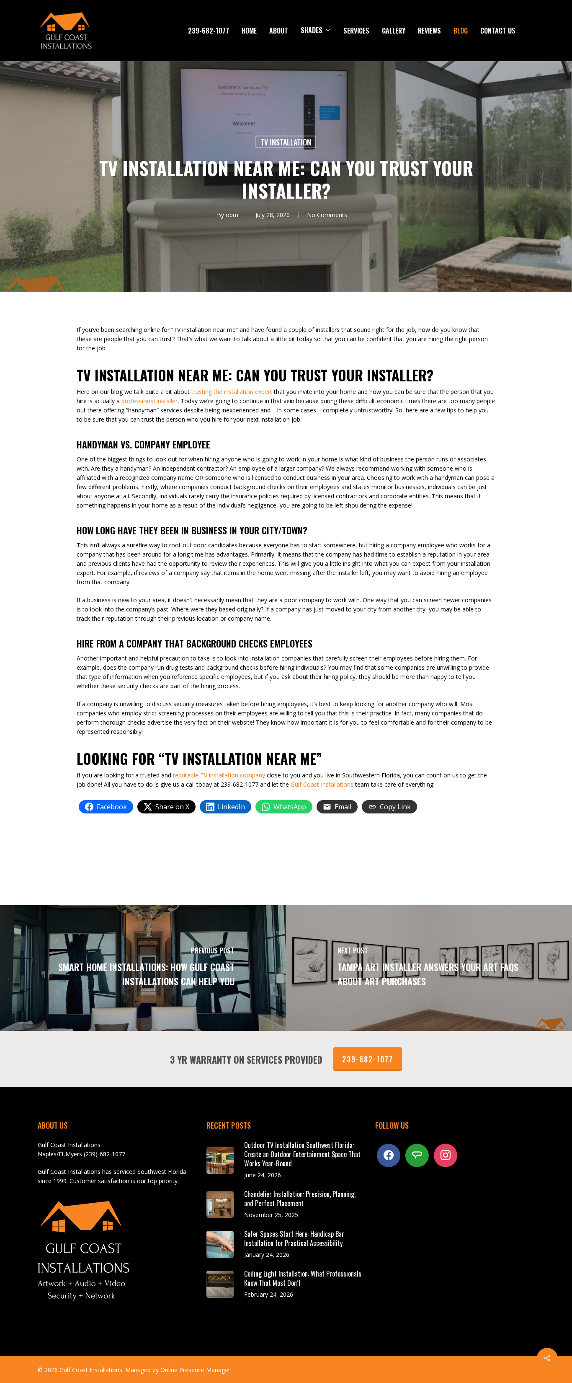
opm (232, 215)
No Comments (327, 215)
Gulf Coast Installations (322, 784)
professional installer (149, 401)
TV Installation (285, 142)
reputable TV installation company (219, 775)
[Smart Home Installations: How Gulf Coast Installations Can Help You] (143, 968)
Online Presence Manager (195, 1370)
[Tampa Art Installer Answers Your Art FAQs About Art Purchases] (429, 968)
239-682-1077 (367, 1059)
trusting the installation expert (231, 392)
